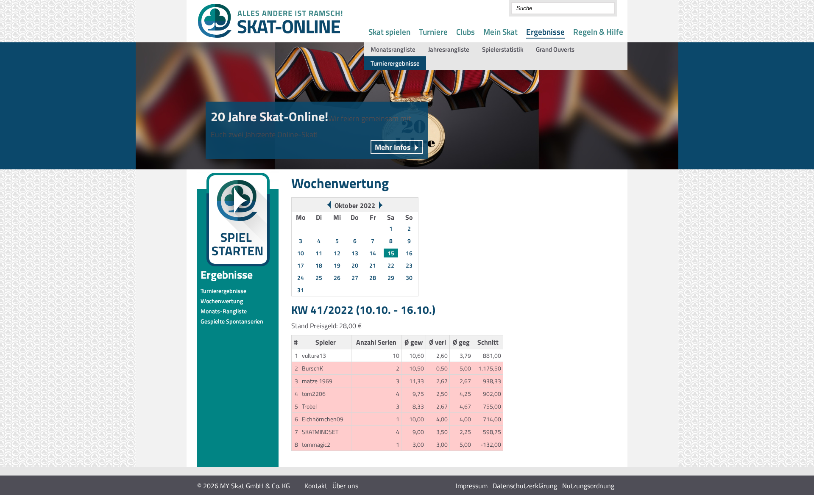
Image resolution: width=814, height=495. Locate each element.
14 (372, 253)
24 (300, 277)
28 (372, 277)
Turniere (433, 31)
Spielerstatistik (502, 49)
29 (390, 277)
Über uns (345, 486)
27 (354, 277)
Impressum (472, 486)
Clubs (465, 31)
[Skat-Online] (270, 36)
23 (409, 265)
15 (390, 253)
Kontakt (315, 486)
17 (300, 265)
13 (354, 253)
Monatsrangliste (393, 49)
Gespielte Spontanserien (232, 321)
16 (409, 253)
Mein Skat (500, 31)
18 (318, 265)
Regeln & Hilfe (598, 31)
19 (337, 265)
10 (300, 253)
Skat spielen (389, 31)
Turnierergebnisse (395, 63)
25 (318, 277)
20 (354, 265)
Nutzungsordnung (588, 486)
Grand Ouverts (555, 49)
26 (337, 277)
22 (390, 265)
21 (372, 265)
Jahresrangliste (448, 49)
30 (409, 277)
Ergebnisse (545, 31)
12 (337, 253)
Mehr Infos (393, 147)
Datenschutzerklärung (525, 486)
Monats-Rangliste (224, 311)
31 (300, 289)
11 (318, 253)
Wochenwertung (222, 300)
